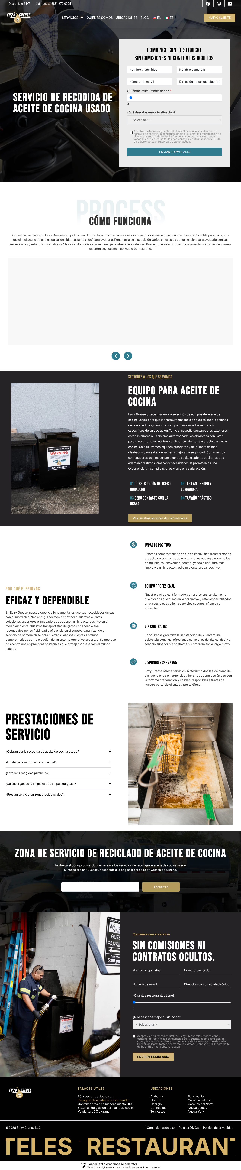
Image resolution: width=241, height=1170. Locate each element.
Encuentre (161, 884)
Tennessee (157, 1107)
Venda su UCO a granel (94, 1107)
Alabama (156, 1092)
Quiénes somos (100, 18)
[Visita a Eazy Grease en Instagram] (219, 4)
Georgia (156, 1100)
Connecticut (158, 1103)
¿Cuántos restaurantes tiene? (148, 90)
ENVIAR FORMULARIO (174, 149)
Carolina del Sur (199, 1096)
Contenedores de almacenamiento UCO (105, 1100)
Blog (144, 18)
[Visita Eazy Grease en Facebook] (208, 4)
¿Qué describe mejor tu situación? (151, 110)
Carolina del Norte (201, 1100)
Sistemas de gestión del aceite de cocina (106, 1103)
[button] (116, 353)
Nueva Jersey (197, 1103)
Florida (155, 1096)
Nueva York (196, 1107)
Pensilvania (196, 1092)
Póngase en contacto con (95, 1092)
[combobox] (131, 81)
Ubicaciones (126, 18)
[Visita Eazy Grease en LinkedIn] (230, 4)
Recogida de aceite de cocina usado (103, 1096)
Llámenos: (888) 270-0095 (53, 3)
